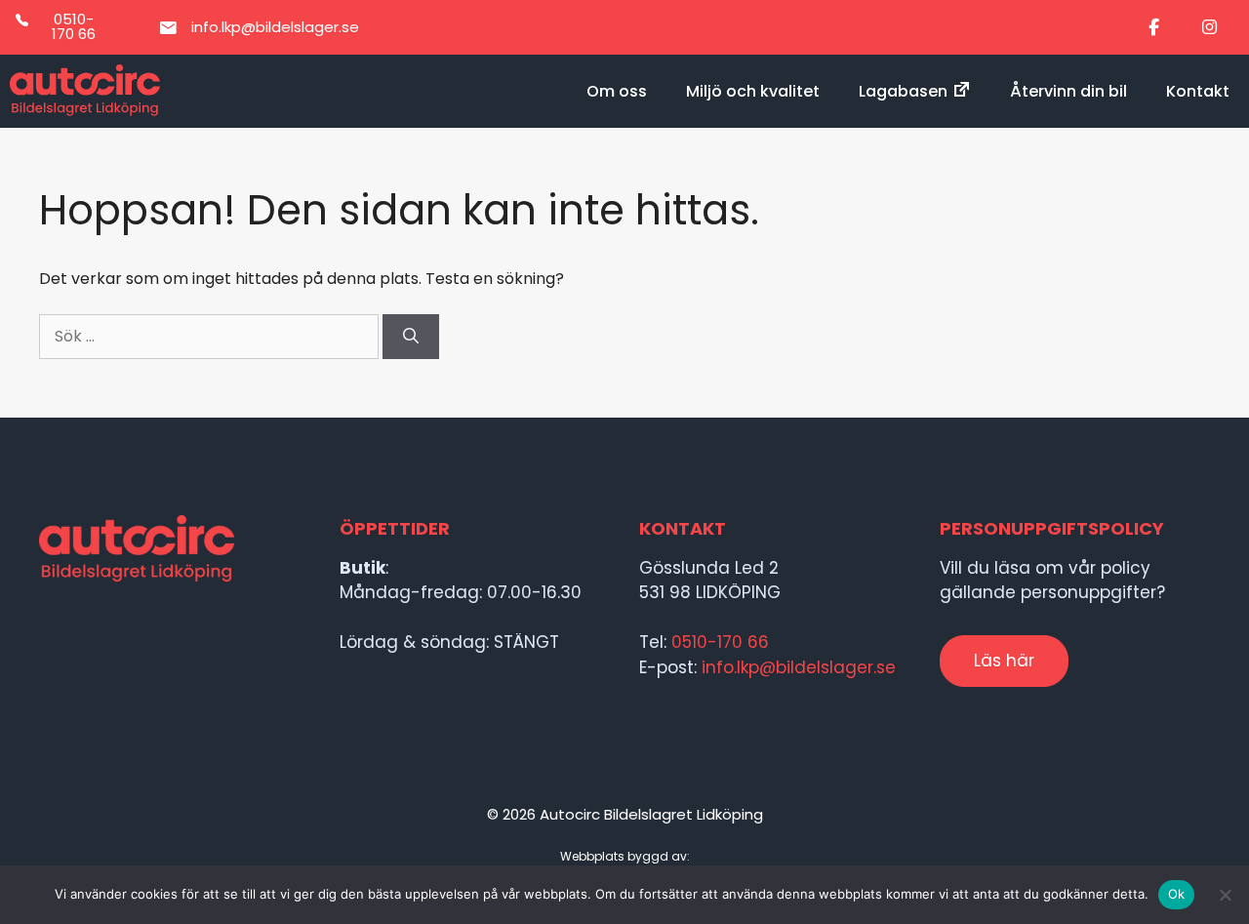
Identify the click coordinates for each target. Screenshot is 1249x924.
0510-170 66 (720, 642)
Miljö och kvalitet (753, 91)
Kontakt (1197, 91)
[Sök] (411, 336)
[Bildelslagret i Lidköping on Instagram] (1209, 28)
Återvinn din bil (1068, 91)
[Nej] (1224, 894)
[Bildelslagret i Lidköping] (85, 91)
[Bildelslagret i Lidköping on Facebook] (1154, 28)
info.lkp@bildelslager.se (799, 667)
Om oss (616, 91)
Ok (1177, 894)
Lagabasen (903, 91)
